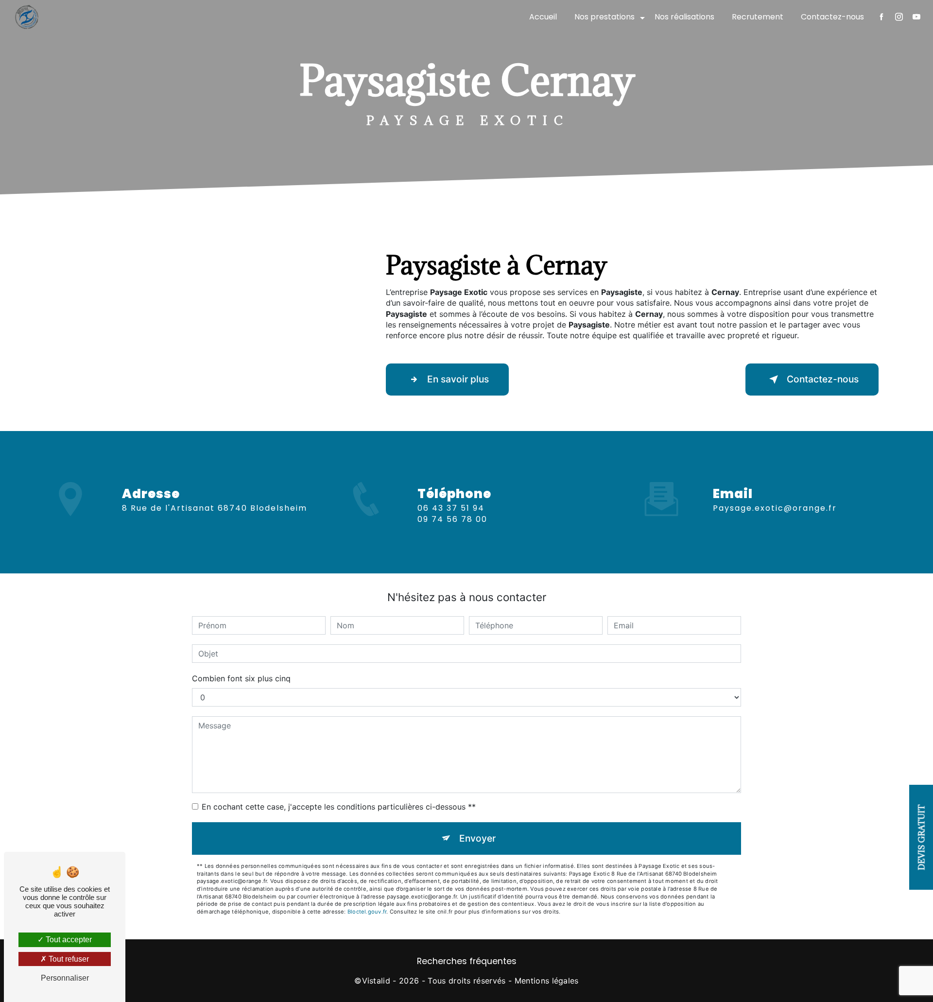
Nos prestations (604, 16)
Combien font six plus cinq (241, 678)
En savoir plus (458, 379)
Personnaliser (65, 978)
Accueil (543, 16)
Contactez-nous (832, 16)
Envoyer (477, 838)
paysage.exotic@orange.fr (775, 508)
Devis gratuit (922, 837)
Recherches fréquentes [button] (467, 961)
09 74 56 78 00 (452, 519)
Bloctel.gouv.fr (366, 911)
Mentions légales (547, 980)
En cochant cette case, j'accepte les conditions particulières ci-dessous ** (339, 807)
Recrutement (757, 16)
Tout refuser (68, 959)
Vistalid (376, 980)
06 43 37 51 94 (450, 508)
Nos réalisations (684, 16)
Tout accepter (68, 939)
